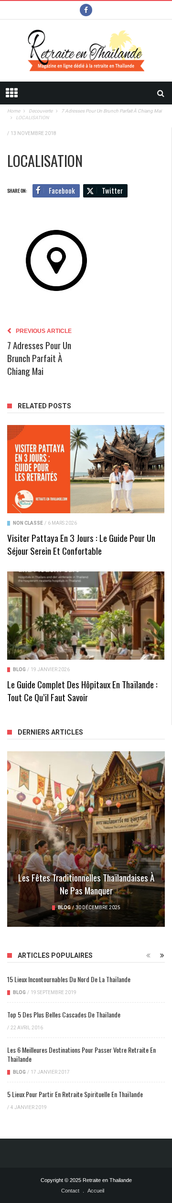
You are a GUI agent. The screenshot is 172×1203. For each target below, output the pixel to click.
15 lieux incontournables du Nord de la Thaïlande (68, 979)
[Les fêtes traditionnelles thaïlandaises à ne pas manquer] (86, 838)
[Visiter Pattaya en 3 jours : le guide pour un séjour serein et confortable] (85, 469)
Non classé (28, 523)
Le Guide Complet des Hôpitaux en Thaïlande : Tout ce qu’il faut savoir (82, 690)
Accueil (95, 1190)
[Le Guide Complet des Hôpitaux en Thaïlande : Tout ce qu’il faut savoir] (85, 615)
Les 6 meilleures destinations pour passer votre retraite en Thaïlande (81, 1054)
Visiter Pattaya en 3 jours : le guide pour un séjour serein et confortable (81, 544)
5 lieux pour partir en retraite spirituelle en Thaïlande (75, 1094)
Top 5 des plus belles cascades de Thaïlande (63, 1014)
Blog (19, 669)
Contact (70, 1190)
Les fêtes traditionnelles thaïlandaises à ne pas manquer (86, 884)
